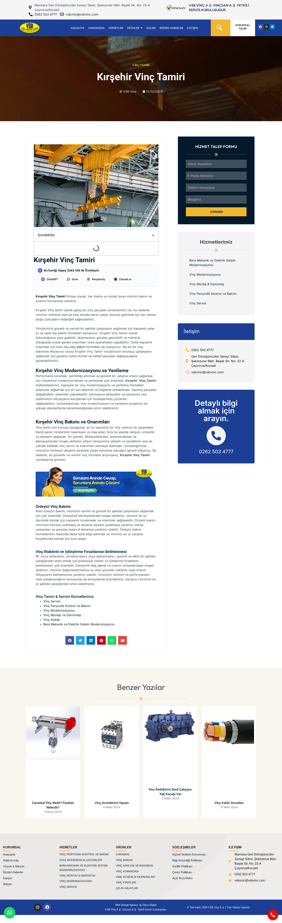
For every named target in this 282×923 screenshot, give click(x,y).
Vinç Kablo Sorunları (229, 803)
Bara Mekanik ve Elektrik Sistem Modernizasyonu (79, 624)
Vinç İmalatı (51, 620)
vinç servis (98, 565)
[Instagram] (37, 907)
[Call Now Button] (273, 915)
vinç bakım (77, 347)
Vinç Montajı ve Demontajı (62, 615)
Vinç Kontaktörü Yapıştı (112, 803)
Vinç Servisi (51, 601)
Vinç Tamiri (141, 65)
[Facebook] (47, 907)
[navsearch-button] (219, 26)
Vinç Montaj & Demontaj (206, 284)
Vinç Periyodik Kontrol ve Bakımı (67, 606)
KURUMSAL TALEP (242, 26)
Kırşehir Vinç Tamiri (50, 296)
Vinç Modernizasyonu (59, 610)
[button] (69, 640)
